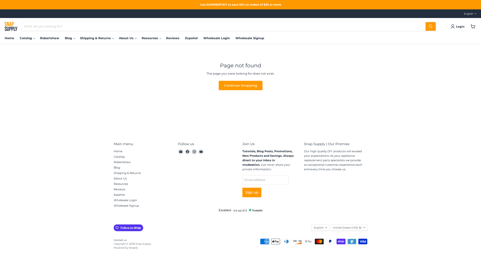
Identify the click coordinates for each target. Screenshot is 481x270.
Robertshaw (49, 38)
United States (347, 227)
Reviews (172, 38)
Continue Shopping (240, 85)
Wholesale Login (216, 38)
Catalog (26, 38)
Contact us (120, 240)
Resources (150, 38)
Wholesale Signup (249, 38)
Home (9, 38)
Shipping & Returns (96, 38)
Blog (69, 38)
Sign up (251, 192)
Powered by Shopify (126, 247)
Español (191, 38)
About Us (127, 38)
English (468, 13)
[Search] (431, 26)
